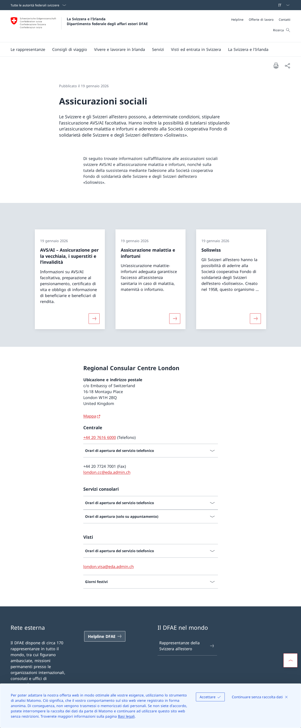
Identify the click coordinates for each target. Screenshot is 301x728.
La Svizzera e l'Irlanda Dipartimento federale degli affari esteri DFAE (107, 21)
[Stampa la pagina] (276, 65)
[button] (28, 49)
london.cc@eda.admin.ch (106, 472)
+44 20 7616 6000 (99, 437)
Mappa (89, 416)
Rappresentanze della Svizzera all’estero (179, 645)
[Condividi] (287, 65)
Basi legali (126, 716)
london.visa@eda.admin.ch (108, 566)
